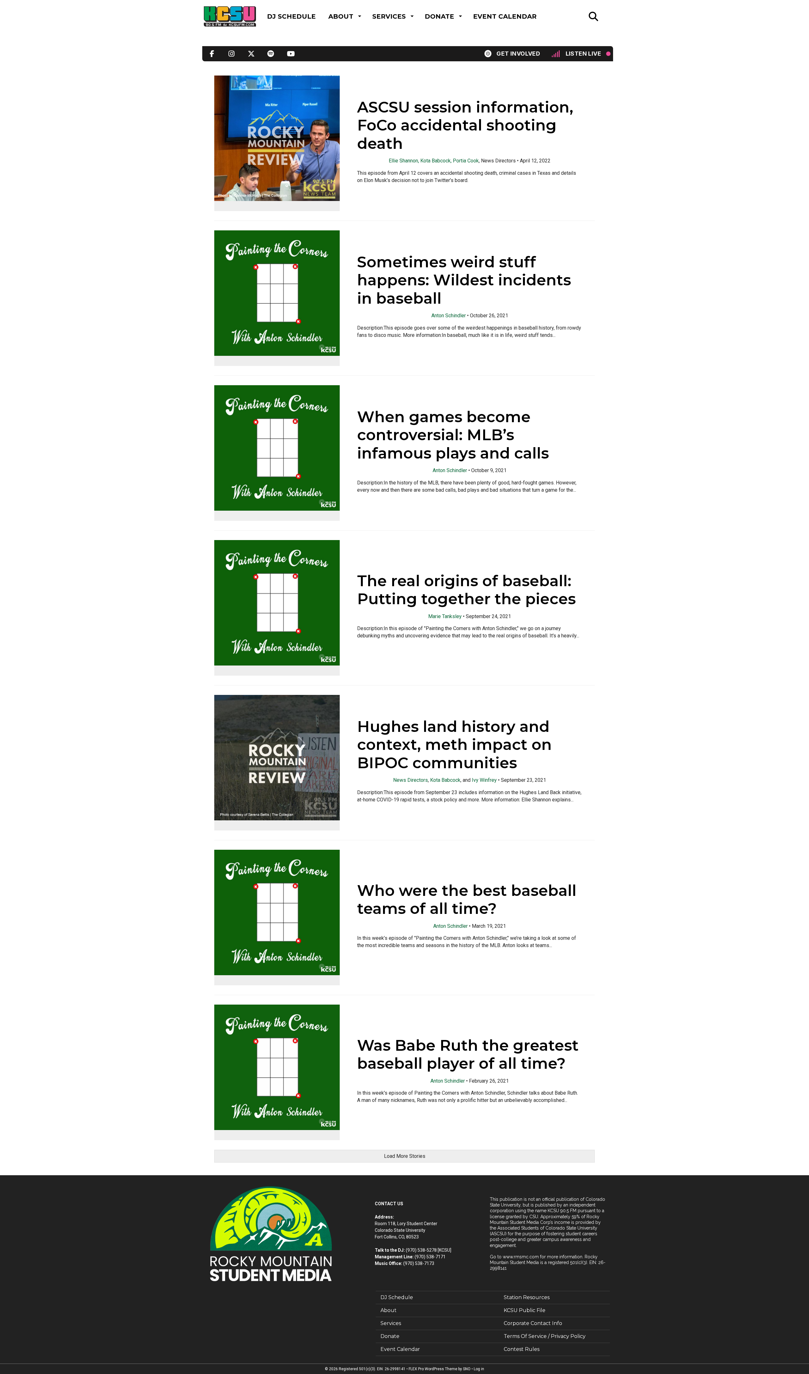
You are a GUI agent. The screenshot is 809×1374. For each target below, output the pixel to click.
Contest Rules (521, 1349)
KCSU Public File (524, 1310)
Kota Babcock (445, 780)
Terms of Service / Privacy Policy (545, 1336)
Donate (439, 16)
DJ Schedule (291, 16)
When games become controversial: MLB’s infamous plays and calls (453, 434)
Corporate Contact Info (533, 1323)
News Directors (410, 780)
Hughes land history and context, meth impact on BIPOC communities (454, 744)
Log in (479, 1369)
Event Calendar (505, 16)
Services (389, 16)
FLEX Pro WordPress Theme (433, 1369)
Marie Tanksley (445, 616)
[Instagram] (231, 53)
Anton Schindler (448, 316)
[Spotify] (270, 53)
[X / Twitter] (251, 53)
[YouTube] (290, 53)
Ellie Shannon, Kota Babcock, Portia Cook (434, 161)
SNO (467, 1369)
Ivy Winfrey (484, 780)
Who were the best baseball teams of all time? (466, 899)
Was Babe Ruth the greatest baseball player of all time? (468, 1054)
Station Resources (527, 1297)
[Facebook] (212, 53)
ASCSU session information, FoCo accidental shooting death (465, 125)
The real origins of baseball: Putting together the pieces (466, 589)
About (340, 16)
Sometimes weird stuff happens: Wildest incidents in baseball (464, 279)
